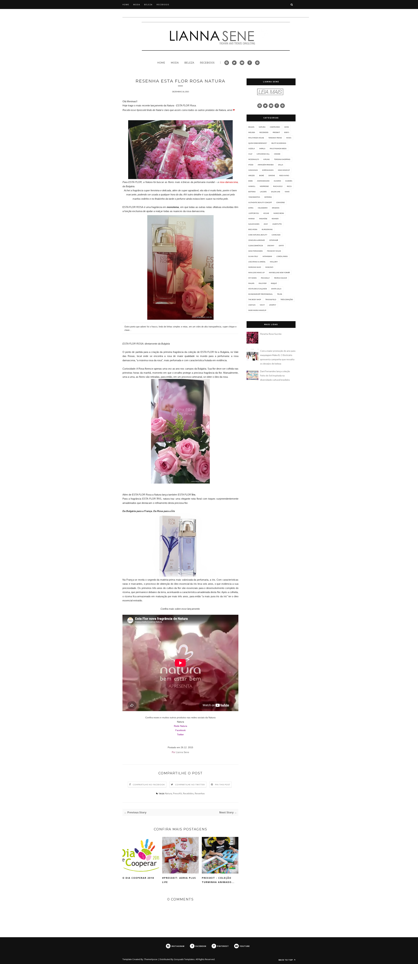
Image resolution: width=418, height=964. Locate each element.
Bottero (252, 192)
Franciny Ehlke (274, 251)
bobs (250, 181)
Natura (180, 721)
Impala (262, 148)
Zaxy (266, 224)
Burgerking (267, 229)
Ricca (289, 186)
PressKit (177, 793)
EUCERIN (277, 181)
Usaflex (251, 305)
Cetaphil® (273, 240)
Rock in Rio (284, 175)
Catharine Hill (263, 154)
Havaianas (253, 170)
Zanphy (272, 305)
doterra (268, 197)
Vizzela (251, 148)
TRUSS (279, 294)
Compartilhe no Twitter (190, 784)
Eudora (288, 181)
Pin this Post (222, 784)
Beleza (251, 127)
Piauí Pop (262, 283)
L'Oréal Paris (282, 256)
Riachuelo (277, 186)
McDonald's (253, 159)
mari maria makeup (257, 310)
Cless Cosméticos (255, 246)
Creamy (270, 246)
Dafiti (281, 246)
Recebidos (188, 793)
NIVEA (288, 138)
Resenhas (200, 793)
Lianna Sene (182, 752)
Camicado (276, 235)
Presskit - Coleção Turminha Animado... (218, 880)
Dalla (280, 165)
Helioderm (262, 208)
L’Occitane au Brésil (256, 262)
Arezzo (251, 175)
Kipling (266, 159)
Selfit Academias (278, 143)
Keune (266, 213)
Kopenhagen (267, 170)
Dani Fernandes (255, 251)
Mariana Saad (254, 267)
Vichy (262, 305)
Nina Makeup (284, 170)
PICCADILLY (265, 278)
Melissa (251, 132)
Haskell (251, 186)
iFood (250, 165)
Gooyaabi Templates (184, 959)
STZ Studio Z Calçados (257, 289)
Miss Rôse (263, 219)
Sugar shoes (253, 224)
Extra (250, 208)
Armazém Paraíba (266, 165)
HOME (125, 4)
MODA (136, 4)
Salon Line (275, 192)
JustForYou (253, 213)
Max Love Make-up (256, 272)
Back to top (286, 960)
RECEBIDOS (163, 4)
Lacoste (263, 192)
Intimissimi (267, 256)
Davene (271, 175)
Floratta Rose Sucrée (270, 333)
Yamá (287, 192)
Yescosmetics (254, 197)
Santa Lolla (276, 289)
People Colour (280, 278)
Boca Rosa (252, 229)
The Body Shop (254, 299)
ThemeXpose (150, 959)
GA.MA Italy (253, 256)
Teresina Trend (275, 138)
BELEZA (148, 4)
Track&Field (270, 299)
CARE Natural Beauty (257, 235)
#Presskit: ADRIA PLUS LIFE (179, 880)
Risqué (274, 283)
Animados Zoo (263, 181)
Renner (275, 219)
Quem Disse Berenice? (257, 143)
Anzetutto (277, 224)
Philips (251, 283)
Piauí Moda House (256, 138)
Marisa (251, 219)
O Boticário (275, 127)
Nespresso (264, 186)
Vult (250, 154)
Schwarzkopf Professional (260, 294)
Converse (280, 202)
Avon (286, 127)
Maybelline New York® (279, 272)
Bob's (286, 132)
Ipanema (275, 208)
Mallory (274, 262)
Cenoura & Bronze (256, 240)
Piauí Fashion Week (278, 148)
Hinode (277, 154)
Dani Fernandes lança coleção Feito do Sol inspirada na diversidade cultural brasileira (275, 375)
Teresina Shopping (282, 159)
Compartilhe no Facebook (149, 784)
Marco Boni (278, 213)
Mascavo (269, 267)
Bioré (261, 175)
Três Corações (287, 299)
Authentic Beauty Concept (260, 202)
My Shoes (252, 278)
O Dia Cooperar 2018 (138, 877)
